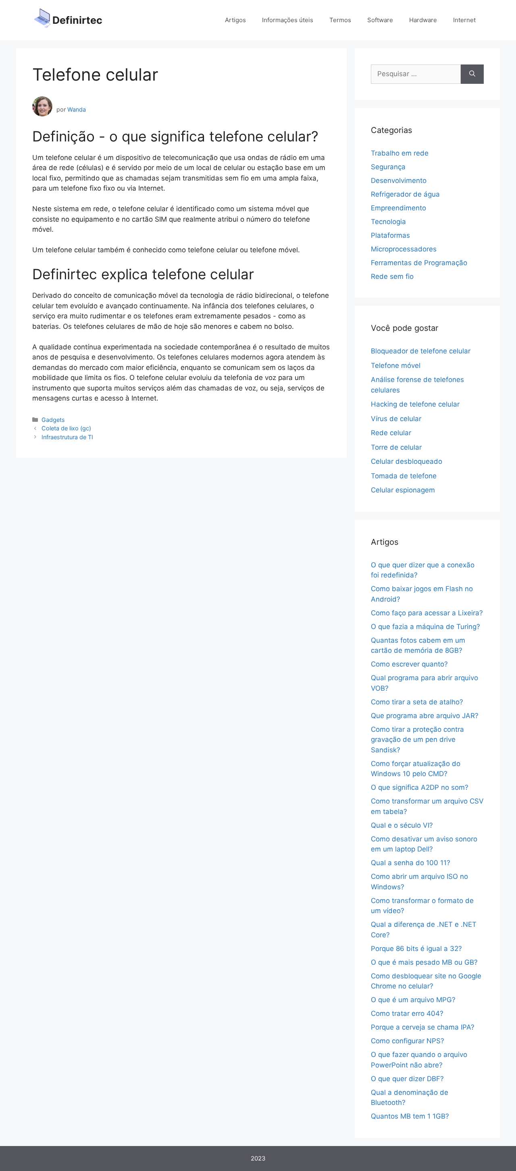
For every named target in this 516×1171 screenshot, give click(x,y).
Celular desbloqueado (406, 461)
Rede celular (391, 433)
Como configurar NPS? (407, 1041)
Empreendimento (398, 208)
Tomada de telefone (404, 476)
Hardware (423, 20)
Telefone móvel (395, 365)
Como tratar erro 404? (407, 1013)
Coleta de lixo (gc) (66, 428)
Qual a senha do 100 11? (410, 863)
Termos (340, 20)
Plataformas (390, 235)
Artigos (235, 20)
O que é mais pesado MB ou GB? (424, 962)
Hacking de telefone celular (415, 404)
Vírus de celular (396, 419)
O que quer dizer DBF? (407, 1079)
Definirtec (77, 20)
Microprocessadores (404, 249)
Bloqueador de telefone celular (420, 351)
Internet (464, 20)
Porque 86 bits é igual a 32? (416, 949)
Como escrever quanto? (409, 664)
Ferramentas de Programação (419, 263)
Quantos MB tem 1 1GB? (410, 1116)
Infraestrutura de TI (67, 437)
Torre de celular (396, 447)
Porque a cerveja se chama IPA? (422, 1027)
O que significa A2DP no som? (419, 787)
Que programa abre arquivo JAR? (425, 716)
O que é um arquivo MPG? (413, 1000)
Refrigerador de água (405, 194)
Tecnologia (388, 222)
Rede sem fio (392, 276)
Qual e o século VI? (402, 825)
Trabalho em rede (400, 153)
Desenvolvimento (399, 180)
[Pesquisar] (472, 74)
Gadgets (53, 419)
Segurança (388, 167)
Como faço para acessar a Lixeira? (427, 613)
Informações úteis (287, 20)
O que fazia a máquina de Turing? (425, 627)
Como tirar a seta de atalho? (417, 702)
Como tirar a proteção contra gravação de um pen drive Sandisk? (417, 739)
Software (380, 20)
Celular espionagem (403, 490)
